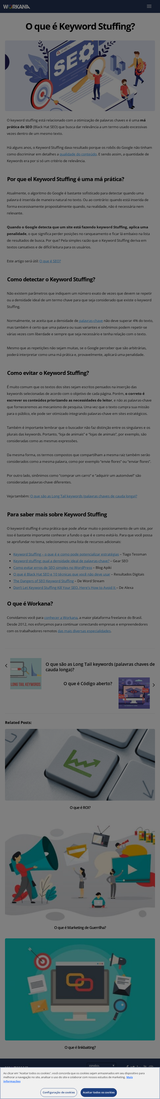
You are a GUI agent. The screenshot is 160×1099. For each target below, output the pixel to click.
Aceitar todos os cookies (99, 1092)
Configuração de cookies (59, 1092)
